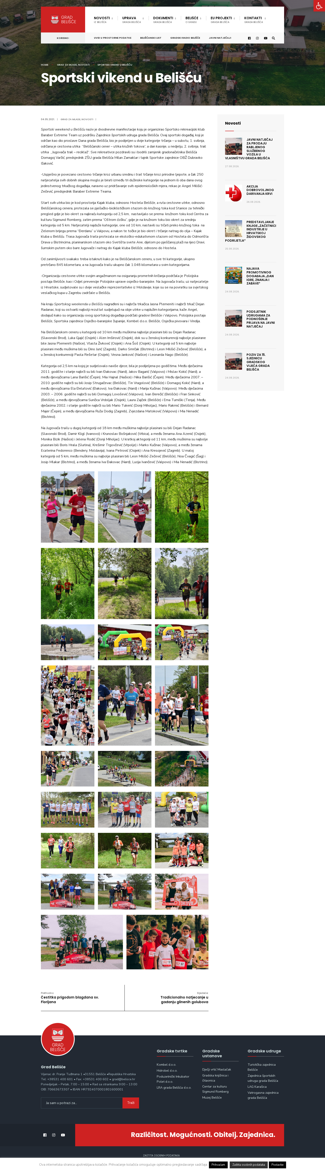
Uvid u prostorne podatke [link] (112, 38)
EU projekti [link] (221, 20)
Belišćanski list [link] (150, 38)
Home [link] (44, 64)
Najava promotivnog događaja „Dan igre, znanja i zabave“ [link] (260, 276)
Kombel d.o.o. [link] (166, 1064)
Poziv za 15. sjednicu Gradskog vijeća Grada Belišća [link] (258, 362)
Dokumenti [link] (163, 20)
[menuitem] (106, 19)
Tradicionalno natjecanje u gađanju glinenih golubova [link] (184, 997)
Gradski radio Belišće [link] (185, 38)
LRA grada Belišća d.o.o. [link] (174, 1087)
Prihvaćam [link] (218, 1165)
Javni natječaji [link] (220, 38)
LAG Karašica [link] (257, 1086)
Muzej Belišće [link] (212, 1097)
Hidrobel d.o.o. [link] (167, 1070)
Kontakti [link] (253, 20)
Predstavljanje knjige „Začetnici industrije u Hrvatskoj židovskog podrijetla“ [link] (250, 231)
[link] (319, 5)
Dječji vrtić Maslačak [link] (216, 1069)
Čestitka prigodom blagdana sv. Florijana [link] (70, 997)
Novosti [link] (102, 20)
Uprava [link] (131, 20)
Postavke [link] (277, 1165)
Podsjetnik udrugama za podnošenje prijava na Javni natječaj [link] (261, 319)
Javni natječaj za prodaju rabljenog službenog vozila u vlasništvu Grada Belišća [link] (249, 148)
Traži (130, 1103)
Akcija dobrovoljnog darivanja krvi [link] (260, 190)
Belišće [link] (191, 20)
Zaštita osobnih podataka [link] (161, 1155)
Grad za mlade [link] (67, 64)
